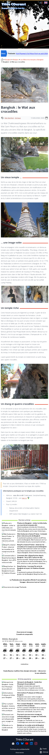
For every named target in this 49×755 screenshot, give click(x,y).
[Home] (2, 59)
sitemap (45, 752)
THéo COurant (24, 739)
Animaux (18, 118)
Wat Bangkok (9, 118)
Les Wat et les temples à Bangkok (32, 60)
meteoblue (24, 664)
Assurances (20, 752)
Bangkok (8, 60)
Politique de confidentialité (19, 749)
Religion (16, 60)
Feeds (45, 749)
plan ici (24, 498)
